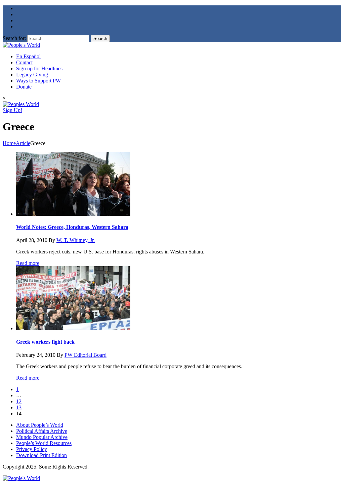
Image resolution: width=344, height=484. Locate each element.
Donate (24, 87)
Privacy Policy (31, 449)
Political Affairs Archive (41, 431)
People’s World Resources (44, 443)
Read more (27, 263)
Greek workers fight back (45, 342)
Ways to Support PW (38, 80)
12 (19, 401)
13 (19, 407)
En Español (28, 56)
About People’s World (39, 425)
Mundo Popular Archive (42, 437)
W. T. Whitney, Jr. (75, 240)
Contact (24, 62)
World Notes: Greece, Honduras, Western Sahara (72, 227)
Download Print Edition (41, 455)
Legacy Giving (32, 74)
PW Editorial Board (85, 355)
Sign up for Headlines (39, 68)
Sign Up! (12, 110)
